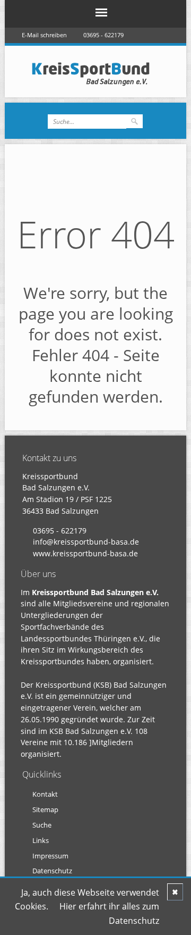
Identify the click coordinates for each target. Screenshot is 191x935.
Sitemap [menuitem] (45, 809)
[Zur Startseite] (95, 73)
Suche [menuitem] (41, 825)
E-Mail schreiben (44, 35)
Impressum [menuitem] (50, 856)
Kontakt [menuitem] (45, 794)
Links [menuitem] (40, 840)
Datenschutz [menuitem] (52, 870)
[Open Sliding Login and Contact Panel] (101, 51)
